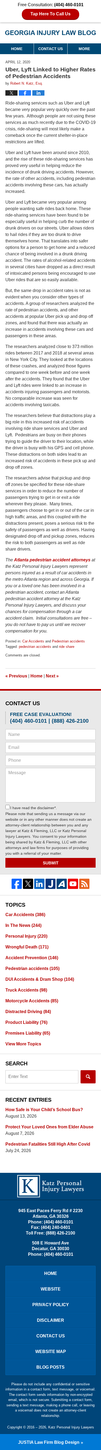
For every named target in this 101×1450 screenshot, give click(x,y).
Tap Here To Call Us (50, 14)
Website (51, 1289)
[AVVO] (61, 884)
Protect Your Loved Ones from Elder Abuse (49, 1127)
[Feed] (84, 884)
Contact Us (50, 49)
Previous (16, 676)
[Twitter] (28, 884)
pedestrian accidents (35, 647)
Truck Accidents (26, 990)
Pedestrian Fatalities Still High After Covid (47, 1144)
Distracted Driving (28, 1011)
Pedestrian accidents (68, 641)
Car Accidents (33, 641)
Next (52, 676)
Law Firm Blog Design (48, 1442)
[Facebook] (16, 884)
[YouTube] (73, 884)
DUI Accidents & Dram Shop (39, 979)
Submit (50, 863)
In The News (23, 925)
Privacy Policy (50, 1304)
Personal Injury (26, 936)
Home (16, 49)
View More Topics (23, 1044)
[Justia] (50, 884)
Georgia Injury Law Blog (50, 34)
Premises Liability (27, 1033)
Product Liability (26, 1022)
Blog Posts (50, 1367)
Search (88, 1076)
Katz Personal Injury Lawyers (71, 1427)
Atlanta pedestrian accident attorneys (52, 560)
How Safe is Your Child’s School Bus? (44, 1109)
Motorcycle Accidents (31, 1001)
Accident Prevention (31, 957)
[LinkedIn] (39, 884)
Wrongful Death (26, 947)
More (84, 49)
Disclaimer (50, 1320)
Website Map (50, 1351)
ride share (66, 647)
